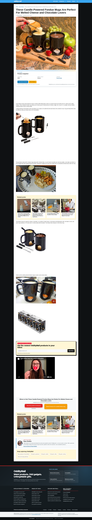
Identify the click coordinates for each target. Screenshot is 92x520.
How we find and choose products (54, 497)
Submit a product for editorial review (54, 500)
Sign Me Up (71, 350)
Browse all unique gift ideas (23, 456)
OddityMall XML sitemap (67, 501)
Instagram (59, 509)
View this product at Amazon (34, 405)
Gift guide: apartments (35, 454)
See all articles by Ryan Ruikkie (30, 446)
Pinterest (54, 509)
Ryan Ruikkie (19, 15)
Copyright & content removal (68, 499)
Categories (61, 1)
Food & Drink (21, 6)
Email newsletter (75, 509)
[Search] (77, 1)
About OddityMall (51, 495)
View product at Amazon (22, 81)
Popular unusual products (52, 493)
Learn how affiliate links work (36, 514)
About (73, 1)
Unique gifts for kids (35, 500)
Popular (69, 1)
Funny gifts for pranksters (36, 504)
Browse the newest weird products (54, 491)
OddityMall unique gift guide (37, 491)
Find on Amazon (33, 81)
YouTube (64, 509)
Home (17, 6)
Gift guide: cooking (62, 454)
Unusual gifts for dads (36, 497)
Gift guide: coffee (53, 454)
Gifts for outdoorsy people (36, 502)
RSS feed (68, 509)
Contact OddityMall (66, 492)
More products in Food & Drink (23, 454)
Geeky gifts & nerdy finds (18, 497)
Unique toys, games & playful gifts (20, 500)
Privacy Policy (65, 495)
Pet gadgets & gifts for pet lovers (20, 502)
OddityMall (20, 471)
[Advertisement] (46, 95)
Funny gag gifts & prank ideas (19, 495)
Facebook (44, 509)
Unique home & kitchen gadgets (19, 493)
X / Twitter (49, 509)
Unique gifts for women (36, 495)
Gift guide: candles (44, 454)
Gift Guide (55, 1)
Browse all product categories (19, 504)
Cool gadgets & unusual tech (19, 491)
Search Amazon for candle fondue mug (55, 406)
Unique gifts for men (35, 493)
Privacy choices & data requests (69, 497)
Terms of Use (65, 494)
